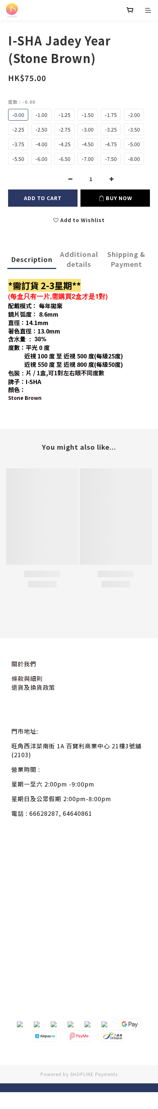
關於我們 (23, 663)
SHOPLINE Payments (94, 1074)
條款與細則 (27, 678)
